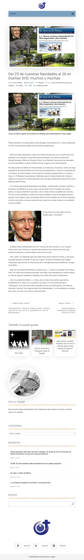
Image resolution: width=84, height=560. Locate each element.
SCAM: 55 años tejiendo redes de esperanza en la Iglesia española (35, 463)
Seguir (27, 546)
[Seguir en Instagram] (54, 546)
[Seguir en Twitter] (36, 546)
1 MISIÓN (40, 83)
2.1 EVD (29, 85)
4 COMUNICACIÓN (41, 85)
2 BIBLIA (20, 85)
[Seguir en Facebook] (18, 546)
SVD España (17, 83)
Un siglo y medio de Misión (20, 473)
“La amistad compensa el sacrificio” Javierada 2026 (30, 483)
